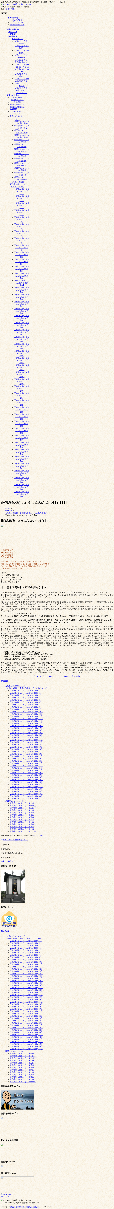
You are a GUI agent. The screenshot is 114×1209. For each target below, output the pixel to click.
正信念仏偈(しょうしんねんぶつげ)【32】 (21, 402)
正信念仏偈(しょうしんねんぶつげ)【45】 (21, 494)
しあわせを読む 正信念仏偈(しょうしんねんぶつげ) (18, 184)
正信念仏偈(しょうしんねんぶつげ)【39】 (21, 452)
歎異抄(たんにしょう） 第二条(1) (23, 808)
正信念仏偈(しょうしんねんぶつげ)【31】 (21, 395)
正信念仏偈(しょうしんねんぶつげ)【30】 (21, 388)
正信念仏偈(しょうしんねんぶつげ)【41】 (21, 466)
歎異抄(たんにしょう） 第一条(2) (23, 805)
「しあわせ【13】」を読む (44, 676)
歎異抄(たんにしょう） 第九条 (22, 827)
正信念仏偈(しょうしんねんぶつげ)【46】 (26, 796)
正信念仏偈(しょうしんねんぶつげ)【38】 (21, 445)
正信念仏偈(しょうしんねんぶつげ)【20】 (21, 325)
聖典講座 (8, 511)
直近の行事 (17, 97)
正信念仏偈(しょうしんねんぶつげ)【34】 (21, 416)
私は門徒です (17, 39)
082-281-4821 (10, 9)
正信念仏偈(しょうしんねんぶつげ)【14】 (22, 283)
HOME (8, 508)
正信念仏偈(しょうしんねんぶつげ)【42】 (21, 473)
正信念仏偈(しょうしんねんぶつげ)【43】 (21, 480)
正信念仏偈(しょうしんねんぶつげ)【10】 (21, 254)
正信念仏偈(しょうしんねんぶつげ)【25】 (21, 360)
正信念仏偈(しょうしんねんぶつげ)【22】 (21, 339)
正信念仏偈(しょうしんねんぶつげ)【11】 (21, 261)
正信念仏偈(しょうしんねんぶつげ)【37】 (21, 437)
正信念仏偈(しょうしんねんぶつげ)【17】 (21, 304)
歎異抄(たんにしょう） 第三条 (22, 813)
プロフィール (17, 22)
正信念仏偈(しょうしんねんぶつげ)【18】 (21, 311)
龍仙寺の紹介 (17, 20)
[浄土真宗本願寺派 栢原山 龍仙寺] (16, 4)
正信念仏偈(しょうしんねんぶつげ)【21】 (21, 332)
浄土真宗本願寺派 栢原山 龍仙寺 (24, 1207)
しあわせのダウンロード (15, 686)
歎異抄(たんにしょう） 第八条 (22, 824)
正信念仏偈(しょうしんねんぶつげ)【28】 (21, 374)
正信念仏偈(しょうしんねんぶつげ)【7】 (21, 233)
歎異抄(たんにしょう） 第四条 (22, 815)
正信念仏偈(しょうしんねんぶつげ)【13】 (21, 276)
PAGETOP (5, 1196)
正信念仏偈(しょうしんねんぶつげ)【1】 (21, 191)
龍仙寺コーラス (17, 100)
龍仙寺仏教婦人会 (17, 104)
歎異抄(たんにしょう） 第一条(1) (23, 803)
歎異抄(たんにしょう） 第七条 (22, 822)
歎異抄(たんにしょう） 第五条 (22, 817)
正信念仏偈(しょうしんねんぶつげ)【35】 (21, 423)
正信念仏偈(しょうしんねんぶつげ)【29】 (21, 381)
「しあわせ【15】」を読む (70, 676)
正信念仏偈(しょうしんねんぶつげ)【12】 (21, 268)
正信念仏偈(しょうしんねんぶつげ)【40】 (21, 459)
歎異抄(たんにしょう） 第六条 (22, 820)
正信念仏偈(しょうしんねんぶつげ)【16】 (21, 297)
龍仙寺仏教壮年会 (17, 107)
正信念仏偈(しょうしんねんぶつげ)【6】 (21, 226)
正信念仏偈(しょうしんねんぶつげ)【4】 (21, 212)
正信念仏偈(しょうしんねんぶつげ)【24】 (21, 353)
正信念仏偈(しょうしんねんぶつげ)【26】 (21, 367)
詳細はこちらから (8, 861)
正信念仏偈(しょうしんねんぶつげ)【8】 (21, 240)
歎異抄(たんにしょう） (14, 801)
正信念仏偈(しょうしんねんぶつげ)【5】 (21, 219)
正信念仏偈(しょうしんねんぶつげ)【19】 (21, 318)
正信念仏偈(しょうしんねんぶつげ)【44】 (21, 487)
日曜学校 (17, 102)
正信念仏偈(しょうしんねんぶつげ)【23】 (21, 346)
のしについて (21, 93)
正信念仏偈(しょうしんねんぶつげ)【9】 (21, 247)
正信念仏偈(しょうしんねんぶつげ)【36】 (21, 430)
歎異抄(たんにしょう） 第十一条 (23, 831)
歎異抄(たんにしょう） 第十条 (22, 829)
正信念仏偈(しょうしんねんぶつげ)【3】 (21, 205)
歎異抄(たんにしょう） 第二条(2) (23, 810)
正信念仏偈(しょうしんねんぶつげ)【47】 (26, 798)
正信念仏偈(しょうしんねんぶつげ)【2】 (21, 198)
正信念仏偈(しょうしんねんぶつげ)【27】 (26, 751)
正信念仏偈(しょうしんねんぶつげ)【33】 (21, 409)
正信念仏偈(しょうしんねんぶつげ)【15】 (21, 290)
